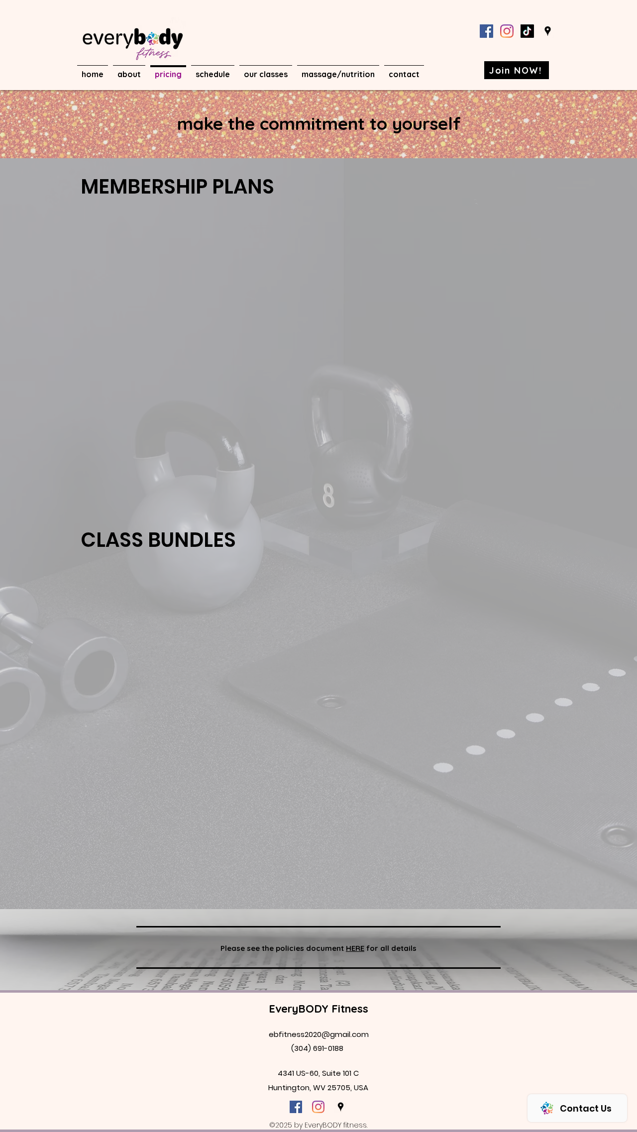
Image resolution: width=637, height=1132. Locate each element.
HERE (355, 948)
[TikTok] (527, 31)
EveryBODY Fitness (318, 1009)
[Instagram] (507, 31)
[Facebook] (486, 31)
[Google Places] (547, 31)
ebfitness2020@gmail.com (319, 1034)
